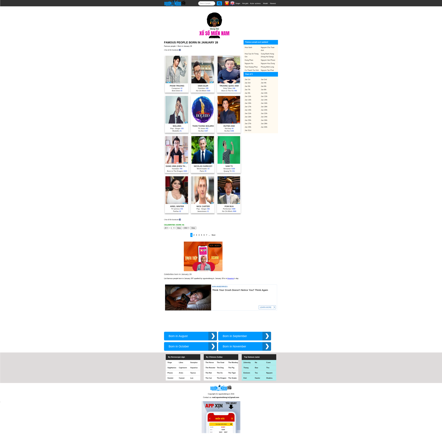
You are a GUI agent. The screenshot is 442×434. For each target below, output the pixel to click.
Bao (256, 368)
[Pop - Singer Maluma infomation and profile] (176, 123)
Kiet (245, 378)
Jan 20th (264, 110)
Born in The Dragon (177, 171)
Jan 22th (264, 113)
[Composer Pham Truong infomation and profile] (176, 83)
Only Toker (229, 88)
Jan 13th (248, 100)
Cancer (182, 378)
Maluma (177, 126)
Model (265, 3)
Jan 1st (247, 79)
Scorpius (194, 362)
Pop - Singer (177, 128)
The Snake (232, 378)
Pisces (170, 373)
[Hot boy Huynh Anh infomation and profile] (229, 123)
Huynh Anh (229, 126)
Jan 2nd (264, 79)
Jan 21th (248, 113)
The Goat (220, 362)
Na (256, 362)
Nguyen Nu (249, 63)
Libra (181, 362)
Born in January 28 (185, 46)
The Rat (208, 373)
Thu (267, 368)
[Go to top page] (439, 431)
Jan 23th (248, 117)
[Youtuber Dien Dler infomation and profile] (202, 83)
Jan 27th (248, 123)
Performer (229, 209)
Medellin (177, 131)
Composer (177, 88)
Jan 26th (264, 120)
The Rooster (210, 368)
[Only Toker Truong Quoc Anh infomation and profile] (229, 83)
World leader (203, 169)
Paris (203, 171)
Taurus (193, 373)
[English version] (232, 4)
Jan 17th (248, 107)
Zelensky (247, 362)
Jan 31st (248, 130)
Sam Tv (229, 166)
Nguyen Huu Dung (268, 63)
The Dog (220, 368)
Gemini (170, 378)
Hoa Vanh (248, 47)
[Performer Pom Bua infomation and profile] (229, 203)
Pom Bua (229, 206)
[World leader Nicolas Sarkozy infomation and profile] (202, 163)
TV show (203, 128)
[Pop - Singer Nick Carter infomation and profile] (202, 203)
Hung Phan (249, 60)
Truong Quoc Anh (229, 86)
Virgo (169, 362)
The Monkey (233, 362)
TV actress (177, 209)
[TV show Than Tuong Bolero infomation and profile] (202, 123)
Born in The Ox (229, 91)
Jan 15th (248, 103)
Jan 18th (264, 107)
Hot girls (245, 3)
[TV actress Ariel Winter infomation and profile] (176, 203)
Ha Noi (203, 131)
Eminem (246, 373)
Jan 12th (264, 96)
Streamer (229, 169)
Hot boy (229, 128)
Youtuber (203, 88)
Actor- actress (255, 3)
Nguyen (269, 373)
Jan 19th (248, 110)
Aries (181, 373)
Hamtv (257, 378)
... (209, 235)
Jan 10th (264, 93)
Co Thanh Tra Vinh (252, 70)
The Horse (209, 362)
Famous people (170, 46)
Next (213, 235)
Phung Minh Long (267, 67)
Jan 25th (248, 120)
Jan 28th (264, 123)
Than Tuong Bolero (203, 126)
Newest (273, 3)
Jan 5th (247, 86)
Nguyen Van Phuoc (268, 60)
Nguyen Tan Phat (267, 70)
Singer (237, 3)
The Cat (208, 378)
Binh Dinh (177, 91)
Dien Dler (203, 86)
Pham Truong (177, 86)
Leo (191, 378)
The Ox (220, 373)
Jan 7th (247, 90)
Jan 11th (248, 96)
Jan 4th (263, 83)
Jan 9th (247, 93)
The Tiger (232, 373)
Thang (246, 368)
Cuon (268, 362)
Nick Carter (203, 206)
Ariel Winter (177, 206)
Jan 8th (263, 90)
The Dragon (221, 378)
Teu (256, 373)
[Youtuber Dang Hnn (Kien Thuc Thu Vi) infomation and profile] (176, 163)
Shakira (269, 378)
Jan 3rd (247, 83)
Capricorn (183, 368)
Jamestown (203, 211)
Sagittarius (171, 368)
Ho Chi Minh (203, 91)
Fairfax (177, 211)
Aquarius (230, 278)
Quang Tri (229, 171)
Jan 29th (248, 127)
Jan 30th (264, 127)
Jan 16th (264, 103)
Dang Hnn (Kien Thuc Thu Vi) (177, 166)
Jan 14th (264, 100)
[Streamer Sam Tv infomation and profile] (229, 163)
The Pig (231, 368)
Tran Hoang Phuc (251, 67)
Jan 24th (264, 117)
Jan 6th (263, 86)
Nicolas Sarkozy (203, 166)
